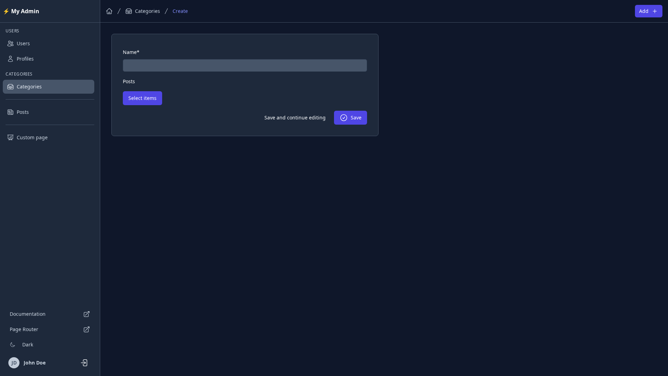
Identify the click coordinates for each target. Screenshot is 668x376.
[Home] (109, 11)
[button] (50, 344)
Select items (142, 98)
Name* (131, 52)
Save (356, 117)
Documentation (28, 314)
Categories (29, 86)
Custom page (32, 137)
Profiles (25, 58)
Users (23, 43)
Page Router (24, 329)
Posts (23, 112)
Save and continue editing (295, 117)
